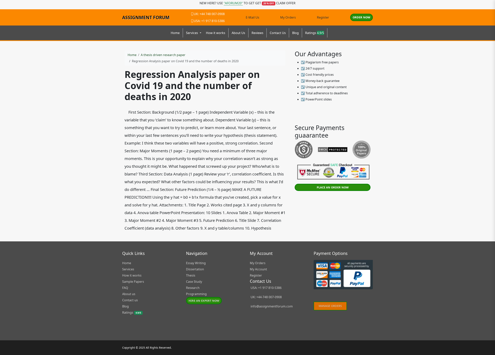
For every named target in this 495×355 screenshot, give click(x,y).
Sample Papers (133, 281)
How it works (215, 33)
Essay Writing (196, 263)
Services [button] (192, 33)
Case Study (194, 281)
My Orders (288, 17)
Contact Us (278, 33)
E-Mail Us (252, 17)
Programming (196, 294)
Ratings (314, 33)
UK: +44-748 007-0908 (266, 297)
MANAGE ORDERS (330, 306)
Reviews (257, 33)
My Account (258, 269)
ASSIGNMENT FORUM (146, 17)
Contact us (130, 300)
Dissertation (195, 269)
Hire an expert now (204, 300)
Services (128, 269)
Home (175, 33)
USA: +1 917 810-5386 (266, 288)
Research (193, 288)
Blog (295, 33)
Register (323, 17)
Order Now (361, 17)
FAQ (125, 288)
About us (128, 294)
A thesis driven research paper (163, 55)
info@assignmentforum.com (272, 306)
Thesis (190, 275)
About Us (238, 33)
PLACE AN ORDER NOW (333, 187)
